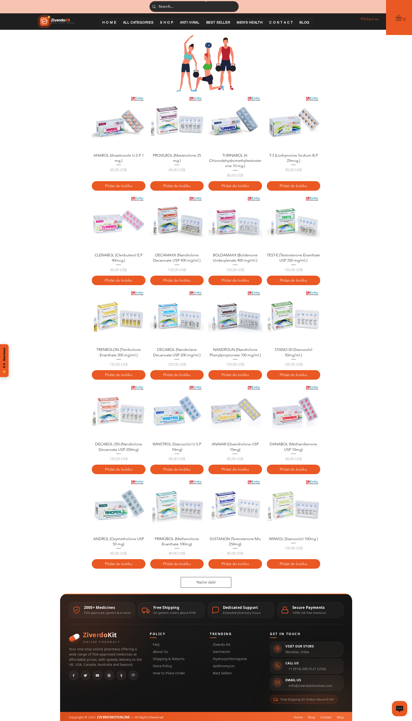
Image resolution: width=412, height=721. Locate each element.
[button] (402, 18)
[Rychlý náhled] (118, 122)
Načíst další (206, 582)
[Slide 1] (206, 1)
